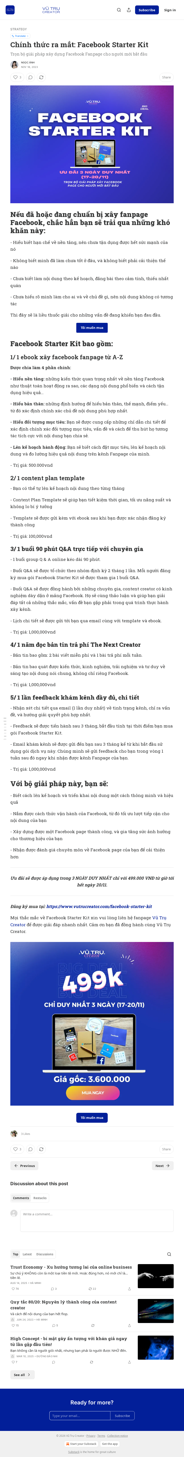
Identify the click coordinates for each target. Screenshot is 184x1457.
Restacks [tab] (39, 1198)
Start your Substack (83, 1444)
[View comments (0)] (30, 77)
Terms (101, 1436)
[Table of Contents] (5, 728)
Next (160, 1165)
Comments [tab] (21, 1198)
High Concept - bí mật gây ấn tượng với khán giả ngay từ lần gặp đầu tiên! (68, 1341)
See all (19, 1374)
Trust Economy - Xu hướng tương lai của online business (71, 1267)
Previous (27, 1165)
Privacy (90, 1436)
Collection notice (117, 1436)
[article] (92, 1277)
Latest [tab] (27, 1254)
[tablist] (29, 1198)
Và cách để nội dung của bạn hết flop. (39, 1314)
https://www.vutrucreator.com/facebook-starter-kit (99, 906)
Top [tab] (15, 1254)
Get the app (110, 1444)
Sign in (170, 10)
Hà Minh (35, 1283)
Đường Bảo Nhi (47, 1356)
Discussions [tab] (44, 1254)
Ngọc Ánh (28, 62)
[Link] (4, 222)
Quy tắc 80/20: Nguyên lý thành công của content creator (63, 1304)
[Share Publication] (128, 9)
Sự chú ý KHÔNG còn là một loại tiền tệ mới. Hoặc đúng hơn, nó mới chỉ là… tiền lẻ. (69, 1275)
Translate (20, 36)
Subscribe (147, 10)
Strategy (18, 29)
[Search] (118, 9)
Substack (73, 1452)
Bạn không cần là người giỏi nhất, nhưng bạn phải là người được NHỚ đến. (68, 1350)
